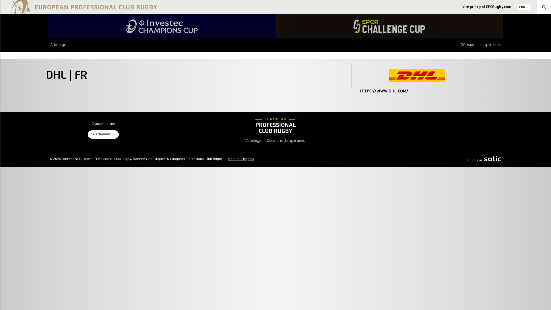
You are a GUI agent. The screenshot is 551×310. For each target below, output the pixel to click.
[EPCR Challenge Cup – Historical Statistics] (389, 26)
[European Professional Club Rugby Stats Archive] (83, 11)
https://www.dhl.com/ (383, 91)
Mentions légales (241, 159)
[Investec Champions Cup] (162, 26)
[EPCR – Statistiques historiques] (275, 125)
